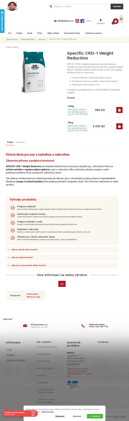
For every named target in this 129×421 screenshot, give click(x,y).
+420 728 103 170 (98, 326)
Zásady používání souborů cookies (46, 391)
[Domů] (12, 39)
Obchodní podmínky (47, 347)
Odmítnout (77, 416)
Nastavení (59, 416)
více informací (73, 364)
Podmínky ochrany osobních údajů (46, 400)
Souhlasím (96, 416)
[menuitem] (10, 33)
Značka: (12, 47)
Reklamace (43, 382)
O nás (9, 349)
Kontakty (11, 355)
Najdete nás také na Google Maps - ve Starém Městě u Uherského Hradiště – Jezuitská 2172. (79, 372)
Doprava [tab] (20, 142)
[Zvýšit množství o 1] (114, 108)
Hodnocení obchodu (16, 360)
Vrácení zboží (44, 354)
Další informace (47, 412)
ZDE (62, 284)
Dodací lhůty (44, 361)
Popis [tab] (10, 142)
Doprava (42, 375)
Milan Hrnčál (120, 416)
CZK (88, 21)
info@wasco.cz (39, 324)
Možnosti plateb (45, 368)
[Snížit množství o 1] (114, 111)
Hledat (117, 6)
